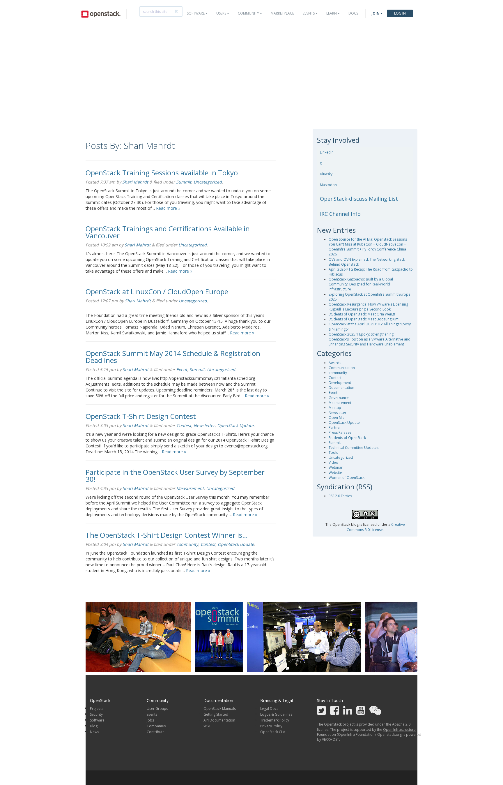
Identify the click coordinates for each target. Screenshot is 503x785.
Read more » (168, 208)
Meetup (335, 407)
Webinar (336, 467)
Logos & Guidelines (276, 714)
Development (340, 382)
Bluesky (326, 174)
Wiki (206, 726)
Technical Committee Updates (353, 447)
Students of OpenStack (347, 437)
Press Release (340, 432)
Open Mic (336, 417)
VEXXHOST (330, 739)
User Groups (157, 708)
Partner (335, 427)
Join (375, 13)
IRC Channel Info (340, 213)
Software (196, 13)
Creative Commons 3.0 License (376, 527)
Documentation (341, 387)
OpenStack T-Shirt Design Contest (141, 416)
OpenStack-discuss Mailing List (359, 198)
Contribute (155, 731)
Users (221, 13)
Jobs (150, 720)
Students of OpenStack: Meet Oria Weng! (362, 314)
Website (335, 472)
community (187, 544)
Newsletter (204, 425)
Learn (332, 13)
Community (249, 13)
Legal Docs (269, 708)
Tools (333, 452)
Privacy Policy (271, 726)
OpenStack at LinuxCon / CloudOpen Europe (157, 291)
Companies (156, 726)
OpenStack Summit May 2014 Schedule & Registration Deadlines (173, 356)
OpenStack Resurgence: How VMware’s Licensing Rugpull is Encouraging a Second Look (368, 307)
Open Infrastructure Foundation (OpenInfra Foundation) (366, 732)
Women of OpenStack (346, 477)
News (94, 731)
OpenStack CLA (272, 731)
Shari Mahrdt (135, 182)
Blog (94, 726)
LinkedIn (327, 152)
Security (96, 714)
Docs (353, 13)
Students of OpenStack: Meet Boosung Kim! (364, 319)
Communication (342, 367)
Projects (96, 708)
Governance (339, 397)
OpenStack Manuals (219, 708)
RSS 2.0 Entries (340, 495)
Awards (335, 362)
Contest (183, 425)
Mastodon (328, 184)
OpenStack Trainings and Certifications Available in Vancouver (168, 232)
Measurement (190, 488)
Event (181, 369)
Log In (400, 13)
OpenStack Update (235, 425)
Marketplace (282, 13)
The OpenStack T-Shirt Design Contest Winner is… (167, 535)
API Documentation (219, 720)
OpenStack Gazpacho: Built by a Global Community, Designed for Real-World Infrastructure (361, 284)
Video (333, 462)
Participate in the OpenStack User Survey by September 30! (175, 475)
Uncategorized (208, 182)
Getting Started (215, 714)
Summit (183, 182)
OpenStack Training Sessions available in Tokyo (162, 172)
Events (309, 13)
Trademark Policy (274, 720)
